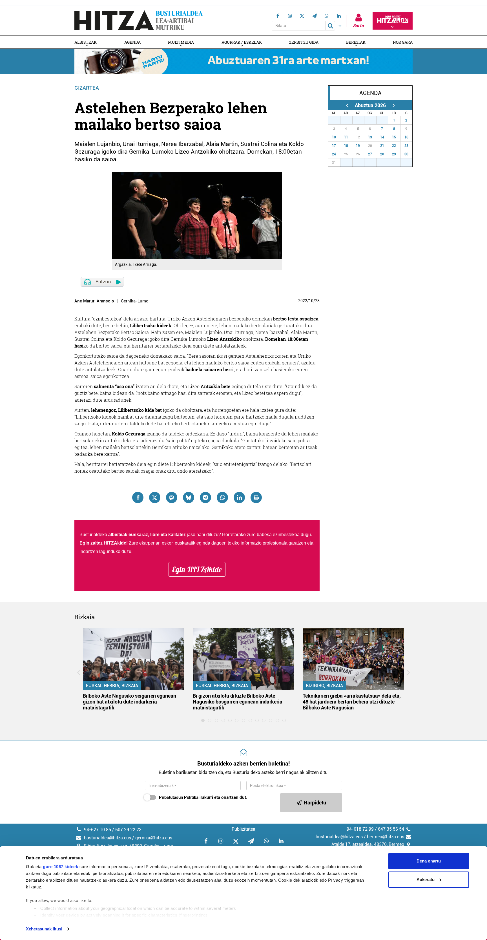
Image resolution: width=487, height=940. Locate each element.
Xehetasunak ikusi (44, 928)
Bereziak (356, 42)
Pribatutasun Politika (178, 797)
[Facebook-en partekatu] (137, 497)
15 (394, 137)
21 (382, 146)
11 (346, 137)
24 (334, 154)
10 (311, 300)
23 (406, 146)
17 (334, 146)
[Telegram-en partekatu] (205, 497)
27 (337, 120)
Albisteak (85, 42)
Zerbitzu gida (303, 42)
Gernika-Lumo (135, 301)
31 (385, 120)
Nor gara (403, 42)
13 (370, 137)
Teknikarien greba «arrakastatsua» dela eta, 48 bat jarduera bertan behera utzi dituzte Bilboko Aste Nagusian (352, 702)
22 (394, 146)
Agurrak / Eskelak (242, 42)
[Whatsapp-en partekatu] (222, 497)
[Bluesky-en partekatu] (188, 497)
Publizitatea (243, 829)
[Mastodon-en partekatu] (171, 497)
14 (382, 137)
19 (358, 146)
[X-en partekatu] (154, 497)
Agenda (132, 42)
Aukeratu (426, 879)
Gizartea (86, 88)
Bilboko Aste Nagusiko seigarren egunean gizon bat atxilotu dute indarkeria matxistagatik (129, 702)
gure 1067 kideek (60, 866)
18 (346, 146)
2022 (302, 300)
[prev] (347, 105)
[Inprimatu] (256, 497)
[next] (393, 105)
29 (361, 120)
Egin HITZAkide (197, 569)
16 (406, 137)
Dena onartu (429, 861)
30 (373, 120)
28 (317, 300)
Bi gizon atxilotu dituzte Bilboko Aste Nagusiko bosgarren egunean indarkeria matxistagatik (237, 702)
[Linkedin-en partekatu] (239, 497)
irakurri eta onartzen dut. (203, 797)
